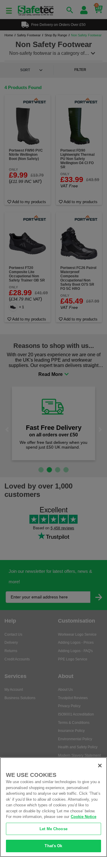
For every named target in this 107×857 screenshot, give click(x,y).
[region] (53, 807)
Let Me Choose (53, 829)
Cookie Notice (83, 816)
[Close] (99, 765)
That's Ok (53, 846)
